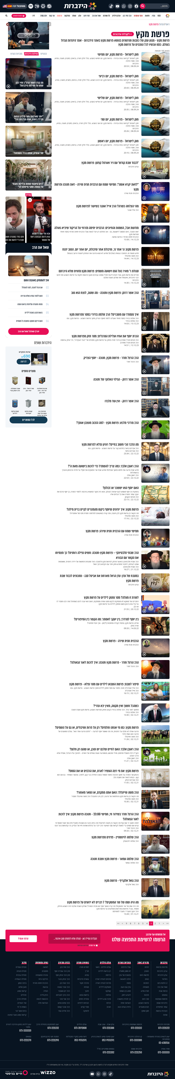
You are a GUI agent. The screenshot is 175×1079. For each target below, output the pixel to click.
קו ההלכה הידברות (135, 1036)
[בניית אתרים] (48, 1074)
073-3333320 (25, 1031)
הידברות (163, 962)
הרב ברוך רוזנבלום (63, 995)
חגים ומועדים (144, 1007)
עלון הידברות (162, 975)
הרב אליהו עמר (64, 1011)
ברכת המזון (22, 983)
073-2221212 (136, 1028)
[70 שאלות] (37, 6)
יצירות (108, 1003)
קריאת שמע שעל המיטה (17, 1015)
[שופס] (43, 6)
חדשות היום (144, 975)
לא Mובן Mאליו (125, 971)
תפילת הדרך (21, 999)
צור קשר (52, 15)
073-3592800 (80, 1028)
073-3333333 (164, 1052)
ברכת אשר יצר (20, 1011)
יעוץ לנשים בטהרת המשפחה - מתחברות (158, 1037)
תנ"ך (87, 971)
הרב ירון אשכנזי (64, 991)
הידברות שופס (162, 1003)
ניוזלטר (164, 979)
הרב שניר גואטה (63, 987)
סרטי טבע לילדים (104, 999)
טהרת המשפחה (42, 975)
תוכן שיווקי (145, 1011)
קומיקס (108, 991)
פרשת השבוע (143, 1003)
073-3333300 (136, 1040)
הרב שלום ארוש (64, 1003)
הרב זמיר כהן (127, 15)
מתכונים (45, 971)
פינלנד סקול (84, 983)
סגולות (86, 987)
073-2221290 (53, 1040)
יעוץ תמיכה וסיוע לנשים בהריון (102, 1036)
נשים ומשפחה (41, 962)
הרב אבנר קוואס (64, 1007)
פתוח (129, 983)
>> (118, 923)
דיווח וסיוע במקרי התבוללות (76, 1036)
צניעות (45, 987)
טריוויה (108, 995)
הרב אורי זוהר (65, 999)
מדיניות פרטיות (161, 967)
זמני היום (87, 15)
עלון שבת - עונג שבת (106, 1024)
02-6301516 (164, 1043)
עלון (79, 15)
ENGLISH (43, 15)
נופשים (164, 995)
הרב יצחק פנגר (64, 979)
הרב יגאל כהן (65, 983)
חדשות (147, 15)
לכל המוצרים (28, 420)
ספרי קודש (85, 1007)
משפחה (146, 987)
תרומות (59, 15)
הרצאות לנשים (42, 999)
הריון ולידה (44, 995)
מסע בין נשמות (125, 991)
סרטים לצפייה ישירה (103, 979)
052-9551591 (108, 1040)
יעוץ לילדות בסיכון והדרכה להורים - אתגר (18, 1025)
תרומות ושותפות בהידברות (132, 1024)
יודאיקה (86, 1011)
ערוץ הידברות (162, 971)
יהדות (147, 967)
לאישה (45, 967)
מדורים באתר (143, 962)
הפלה (45, 991)
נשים (147, 979)
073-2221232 (53, 1028)
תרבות (146, 995)
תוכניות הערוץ (124, 962)
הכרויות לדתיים (83, 1003)
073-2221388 (108, 1028)
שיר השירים (22, 1003)
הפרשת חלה (43, 1003)
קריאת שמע (21, 991)
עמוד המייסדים (161, 1007)
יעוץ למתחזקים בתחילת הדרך (47, 1024)
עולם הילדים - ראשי (103, 967)
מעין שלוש (22, 987)
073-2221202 (108, 1052)
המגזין (146, 971)
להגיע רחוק (126, 995)
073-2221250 (136, 1052)
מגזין (153, 15)
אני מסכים (86, 945)
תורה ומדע (145, 991)
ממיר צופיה (165, 1048)
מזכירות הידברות (163, 1024)
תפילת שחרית (21, 967)
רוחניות (146, 983)
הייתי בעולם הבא (124, 1007)
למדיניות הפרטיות (83, 945)
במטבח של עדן (125, 975)
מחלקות (67, 15)
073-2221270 (25, 1040)
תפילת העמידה (20, 979)
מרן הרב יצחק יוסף (63, 975)
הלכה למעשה (125, 979)
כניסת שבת (163, 991)
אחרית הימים (84, 999)
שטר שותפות (138, 15)
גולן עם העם (126, 987)
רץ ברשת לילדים (104, 971)
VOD (159, 15)
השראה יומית (126, 1003)
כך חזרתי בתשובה (124, 999)
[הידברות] (80, 6)
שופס (74, 15)
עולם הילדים (116, 15)
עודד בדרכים (126, 967)
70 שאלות (106, 15)
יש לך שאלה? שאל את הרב (28, 331)
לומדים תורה (84, 967)
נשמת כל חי (21, 1007)
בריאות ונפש (84, 995)
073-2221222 (164, 1028)
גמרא (87, 975)
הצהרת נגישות (161, 1011)
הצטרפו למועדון (17, 16)
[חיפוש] (142, 6)
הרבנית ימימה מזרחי (40, 983)
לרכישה (24, 361)
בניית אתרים (35, 1074)
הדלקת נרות (43, 979)
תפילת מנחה (21, 971)
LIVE (33, 15)
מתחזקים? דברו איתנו (16, 6)
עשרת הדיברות (83, 979)
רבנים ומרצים (64, 962)
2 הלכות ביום (162, 983)
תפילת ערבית (21, 975)
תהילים (23, 995)
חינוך (87, 991)
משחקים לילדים (105, 987)
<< (167, 923)
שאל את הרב (96, 15)
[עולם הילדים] (49, 6)
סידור (24, 962)
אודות (165, 1015)
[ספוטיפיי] (30, 6)
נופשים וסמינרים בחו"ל (105, 1048)
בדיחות (108, 975)
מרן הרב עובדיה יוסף (62, 971)
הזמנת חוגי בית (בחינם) (50, 1036)
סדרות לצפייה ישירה (103, 983)
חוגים (109, 1007)
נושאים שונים (83, 962)
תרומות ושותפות (161, 999)
